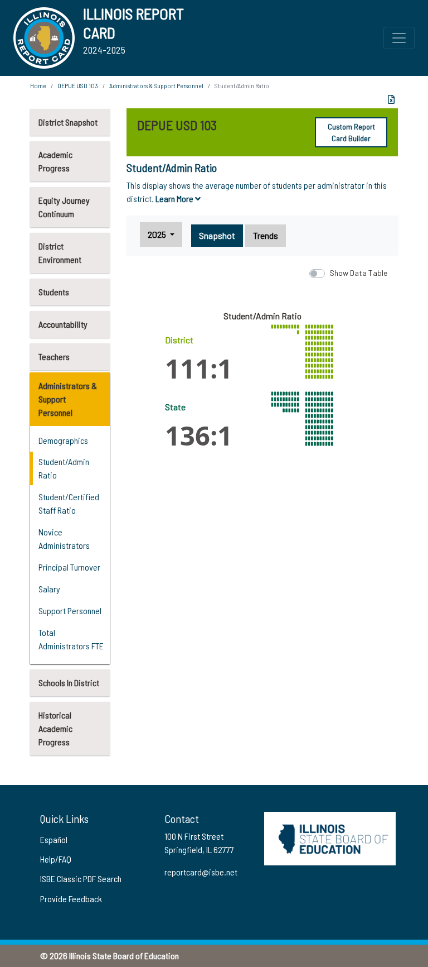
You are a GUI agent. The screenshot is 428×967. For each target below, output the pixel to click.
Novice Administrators (64, 538)
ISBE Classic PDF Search (80, 878)
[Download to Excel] (391, 99)
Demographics (63, 440)
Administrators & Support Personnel (67, 399)
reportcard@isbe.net (200, 872)
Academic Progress (55, 161)
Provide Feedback (71, 898)
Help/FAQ (55, 859)
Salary (49, 588)
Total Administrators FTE (71, 639)
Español (53, 839)
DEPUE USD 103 (77, 85)
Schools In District (68, 682)
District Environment (59, 253)
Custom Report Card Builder (351, 132)
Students (53, 291)
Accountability (62, 324)
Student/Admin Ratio (63, 468)
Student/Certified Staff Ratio (68, 503)
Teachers (54, 356)
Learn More (175, 198)
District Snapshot (68, 122)
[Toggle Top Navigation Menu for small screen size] (399, 38)
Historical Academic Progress (55, 728)
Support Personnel (69, 610)
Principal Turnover (69, 567)
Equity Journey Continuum (64, 207)
